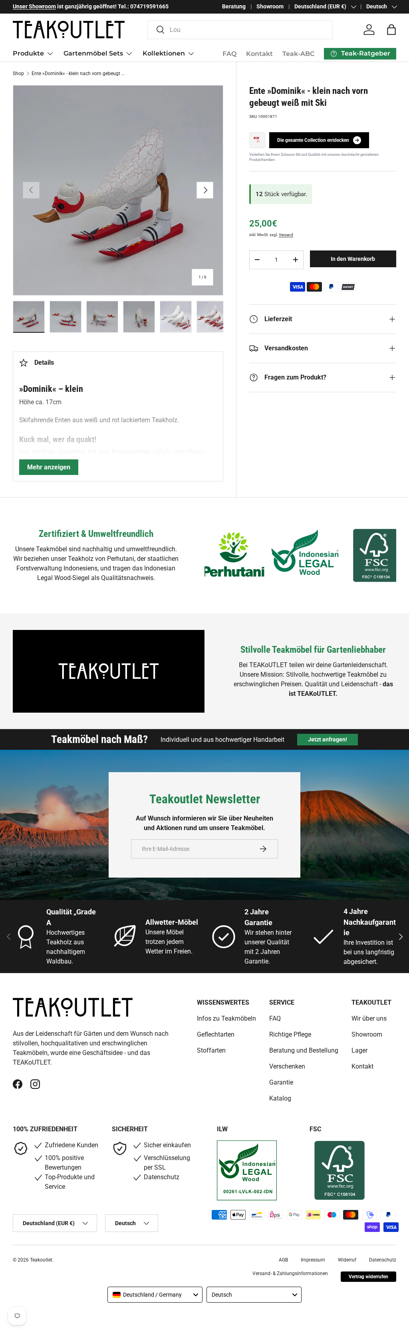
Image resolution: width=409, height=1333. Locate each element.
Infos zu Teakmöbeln (226, 1018)
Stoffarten (211, 1050)
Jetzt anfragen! (327, 739)
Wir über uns (369, 1018)
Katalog (280, 1098)
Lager (359, 1050)
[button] (391, 29)
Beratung (234, 6)
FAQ (229, 54)
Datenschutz (382, 1260)
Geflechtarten (215, 1034)
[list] (118, 190)
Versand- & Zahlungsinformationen (290, 1273)
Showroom (270, 6)
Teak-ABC (298, 54)
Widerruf (347, 1260)
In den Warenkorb (353, 259)
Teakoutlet (41, 1260)
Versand (286, 234)
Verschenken (287, 1066)
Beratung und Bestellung (303, 1050)
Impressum (313, 1260)
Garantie (281, 1082)
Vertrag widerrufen (368, 1276)
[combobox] (240, 30)
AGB (283, 1260)
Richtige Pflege (290, 1034)
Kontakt (259, 54)
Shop (18, 73)
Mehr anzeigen (48, 467)
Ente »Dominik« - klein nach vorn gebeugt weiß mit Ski (79, 73)
